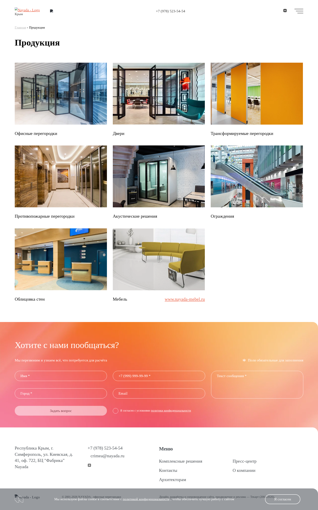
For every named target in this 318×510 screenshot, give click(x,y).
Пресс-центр (245, 461)
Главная (20, 27)
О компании (244, 470)
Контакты (168, 470)
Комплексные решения (180, 461)
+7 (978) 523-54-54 (170, 11)
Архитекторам (172, 479)
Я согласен (282, 499)
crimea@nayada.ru (107, 455)
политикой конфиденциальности (146, 499)
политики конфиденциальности (171, 410)
